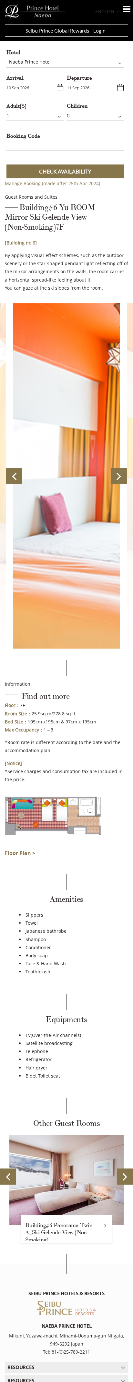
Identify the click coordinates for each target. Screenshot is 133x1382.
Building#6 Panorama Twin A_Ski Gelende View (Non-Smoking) (58, 1231)
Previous (14, 476)
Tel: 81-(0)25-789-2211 (66, 1352)
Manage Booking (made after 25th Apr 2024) (52, 183)
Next (119, 476)
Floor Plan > (20, 853)
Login (99, 30)
